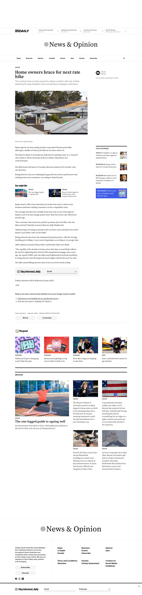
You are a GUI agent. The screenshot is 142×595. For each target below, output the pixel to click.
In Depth (52, 58)
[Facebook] (16, 579)
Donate (81, 58)
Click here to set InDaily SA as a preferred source (38, 298)
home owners (20, 313)
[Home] (26, 31)
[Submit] (75, 271)
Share (25, 318)
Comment (47, 318)
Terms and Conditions (67, 561)
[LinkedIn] (23, 579)
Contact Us (111, 561)
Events (62, 58)
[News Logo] (71, 45)
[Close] (139, 586)
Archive (84, 561)
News (19, 58)
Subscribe (93, 58)
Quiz (72, 58)
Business (29, 58)
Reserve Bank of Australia (49, 313)
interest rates (32, 313)
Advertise (61, 563)
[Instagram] (19, 579)
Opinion (40, 58)
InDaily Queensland (90, 563)
